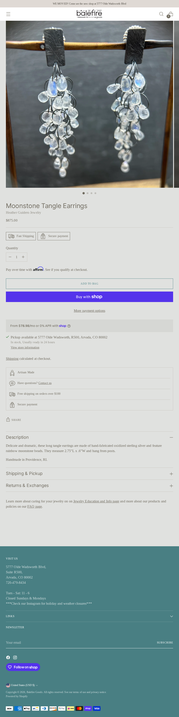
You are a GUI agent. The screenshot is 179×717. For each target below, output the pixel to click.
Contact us (45, 383)
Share (16, 420)
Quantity (12, 248)
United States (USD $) (23, 685)
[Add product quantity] (23, 257)
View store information (25, 347)
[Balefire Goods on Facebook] (8, 658)
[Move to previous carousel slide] (159, 531)
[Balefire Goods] (89, 14)
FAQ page (34, 506)
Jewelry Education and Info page (96, 501)
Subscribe (165, 642)
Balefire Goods (35, 692)
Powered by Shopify (17, 696)
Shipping (12, 358)
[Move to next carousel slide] (169, 531)
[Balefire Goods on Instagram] (15, 658)
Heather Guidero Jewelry (23, 212)
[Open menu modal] (8, 14)
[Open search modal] (161, 14)
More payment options (89, 310)
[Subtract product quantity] (10, 257)
